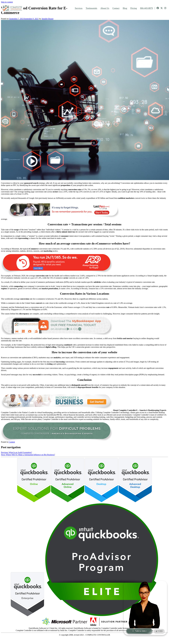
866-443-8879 (146, 8)
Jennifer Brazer (47, 19)
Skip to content (7, 2)
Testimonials (91, 8)
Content (12, 442)
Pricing (133, 8)
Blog (125, 8)
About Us (104, 8)
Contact (115, 8)
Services (78, 8)
